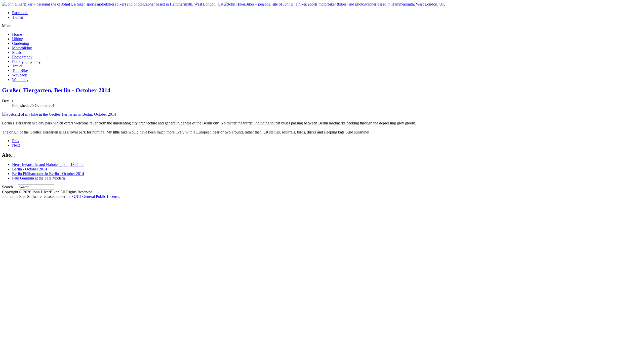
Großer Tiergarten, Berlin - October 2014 (56, 90)
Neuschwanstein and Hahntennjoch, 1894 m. (48, 164)
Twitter (17, 17)
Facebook (20, 13)
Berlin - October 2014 (29, 169)
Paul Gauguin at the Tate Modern (38, 178)
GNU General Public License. (96, 196)
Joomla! (8, 196)
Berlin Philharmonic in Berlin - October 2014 (48, 173)
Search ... (9, 187)
